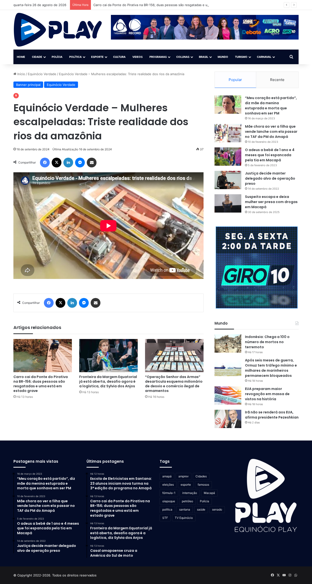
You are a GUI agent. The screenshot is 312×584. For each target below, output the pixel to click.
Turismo (241, 57)
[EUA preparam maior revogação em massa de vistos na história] (227, 395)
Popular (235, 79)
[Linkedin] (68, 162)
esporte (186, 484)
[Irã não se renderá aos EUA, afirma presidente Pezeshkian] (227, 419)
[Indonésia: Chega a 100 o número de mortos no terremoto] (227, 343)
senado (217, 509)
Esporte (97, 57)
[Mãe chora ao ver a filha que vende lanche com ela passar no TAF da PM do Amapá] (227, 133)
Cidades (201, 476)
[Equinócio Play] (57, 29)
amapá (167, 476)
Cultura (119, 57)
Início (20, 74)
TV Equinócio (184, 518)
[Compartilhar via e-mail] (92, 162)
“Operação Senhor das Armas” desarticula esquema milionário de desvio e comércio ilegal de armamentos (174, 383)
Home (21, 57)
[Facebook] (45, 162)
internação (189, 493)
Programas (158, 57)
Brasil (203, 57)
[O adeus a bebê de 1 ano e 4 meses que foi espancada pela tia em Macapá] (227, 156)
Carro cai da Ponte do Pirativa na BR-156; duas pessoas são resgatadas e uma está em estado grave (169, 5)
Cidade (37, 57)
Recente (277, 79)
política (167, 509)
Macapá (209, 493)
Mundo (223, 57)
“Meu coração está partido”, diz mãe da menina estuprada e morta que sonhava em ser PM (271, 105)
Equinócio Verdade (42, 74)
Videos (137, 57)
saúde (201, 509)
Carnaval (264, 57)
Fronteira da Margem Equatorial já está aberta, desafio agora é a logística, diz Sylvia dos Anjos (108, 381)
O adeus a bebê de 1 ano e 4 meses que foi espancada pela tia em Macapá (269, 155)
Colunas (182, 57)
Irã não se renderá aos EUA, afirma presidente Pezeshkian (272, 415)
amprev (183, 476)
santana (184, 509)
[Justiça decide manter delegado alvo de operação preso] (227, 180)
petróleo (187, 501)
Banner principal (28, 85)
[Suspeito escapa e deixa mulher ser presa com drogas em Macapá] (227, 203)
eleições (168, 484)
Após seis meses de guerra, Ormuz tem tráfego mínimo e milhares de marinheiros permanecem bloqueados (271, 368)
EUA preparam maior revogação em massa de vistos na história (267, 393)
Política (75, 57)
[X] (56, 162)
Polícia (57, 57)
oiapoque (168, 501)
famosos (203, 484)
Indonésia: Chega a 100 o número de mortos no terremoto (267, 341)
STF (165, 518)
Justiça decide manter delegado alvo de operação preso (270, 178)
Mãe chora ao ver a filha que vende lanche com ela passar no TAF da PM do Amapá (271, 131)
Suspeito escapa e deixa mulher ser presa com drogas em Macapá (271, 201)
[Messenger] (80, 162)
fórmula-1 (169, 493)
